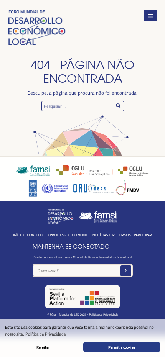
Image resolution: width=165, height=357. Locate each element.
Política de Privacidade (103, 314)
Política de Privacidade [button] (45, 334)
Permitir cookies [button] (121, 347)
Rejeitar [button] (43, 347)
